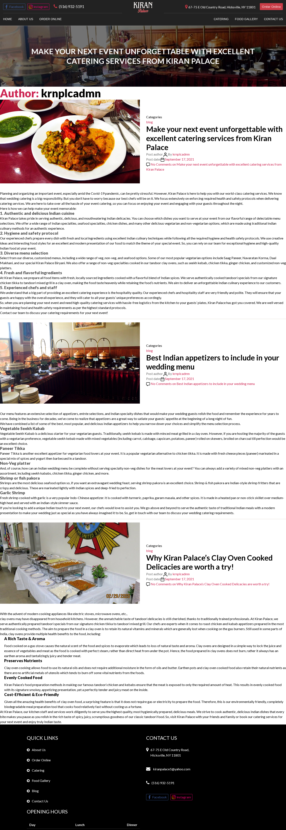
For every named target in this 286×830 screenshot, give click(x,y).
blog (149, 122)
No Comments (203, 384)
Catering (221, 19)
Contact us (273, 19)
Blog (35, 791)
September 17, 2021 (179, 159)
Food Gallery (41, 780)
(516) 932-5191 (71, 6)
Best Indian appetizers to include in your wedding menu (212, 362)
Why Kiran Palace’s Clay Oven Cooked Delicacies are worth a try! (209, 562)
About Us (25, 19)
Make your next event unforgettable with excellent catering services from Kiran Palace (214, 138)
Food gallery (246, 19)
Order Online (271, 6)
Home (7, 19)
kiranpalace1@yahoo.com (171, 769)
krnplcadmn (181, 154)
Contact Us (40, 801)
